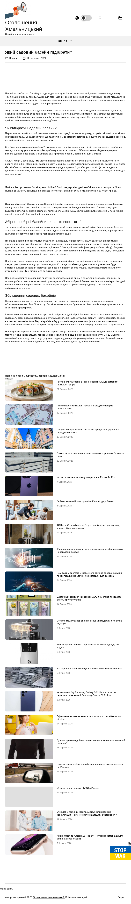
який (62, 375)
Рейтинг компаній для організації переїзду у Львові (85, 501)
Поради (13, 58)
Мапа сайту (6, 888)
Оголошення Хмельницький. (49, 897)
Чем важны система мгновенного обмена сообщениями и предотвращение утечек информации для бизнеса (89, 574)
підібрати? (31, 375)
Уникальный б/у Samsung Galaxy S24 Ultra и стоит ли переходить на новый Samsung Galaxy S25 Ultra (86, 694)
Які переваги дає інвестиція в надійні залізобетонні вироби (89, 668)
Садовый (53, 375)
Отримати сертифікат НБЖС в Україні (78, 788)
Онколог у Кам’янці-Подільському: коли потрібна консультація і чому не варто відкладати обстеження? (87, 813)
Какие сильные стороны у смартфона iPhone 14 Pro (86, 477)
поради (43, 375)
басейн (20, 375)
